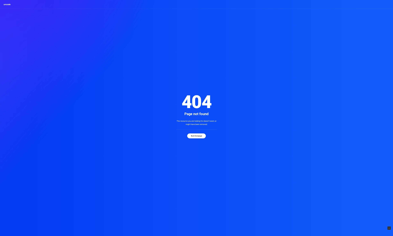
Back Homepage (196, 136)
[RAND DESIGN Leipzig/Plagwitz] (7, 4)
